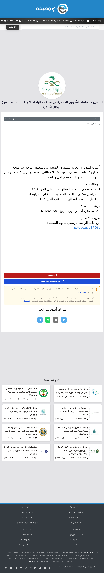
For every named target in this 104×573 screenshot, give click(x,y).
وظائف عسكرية (76, 513)
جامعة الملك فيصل (27, 438)
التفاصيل (26, 301)
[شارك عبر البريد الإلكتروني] (55, 320)
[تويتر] (35, 568)
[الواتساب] (25, 568)
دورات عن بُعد (27, 518)
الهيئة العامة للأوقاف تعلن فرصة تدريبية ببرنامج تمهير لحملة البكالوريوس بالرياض (73, 450)
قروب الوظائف (75, 545)
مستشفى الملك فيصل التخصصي (25, 399)
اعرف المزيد (81, 293)
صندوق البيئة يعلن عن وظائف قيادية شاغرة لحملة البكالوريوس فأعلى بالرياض (20, 450)
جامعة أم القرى (80, 438)
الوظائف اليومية (76, 535)
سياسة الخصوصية (27, 545)
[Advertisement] (52, 52)
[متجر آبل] (10, 568)
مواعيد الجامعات (27, 513)
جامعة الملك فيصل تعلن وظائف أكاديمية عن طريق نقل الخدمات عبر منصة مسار (21, 431)
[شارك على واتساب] (47, 320)
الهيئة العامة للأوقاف (78, 458)
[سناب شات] (39, 568)
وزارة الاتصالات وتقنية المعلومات (76, 397)
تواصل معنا (27, 535)
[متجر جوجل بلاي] (5, 568)
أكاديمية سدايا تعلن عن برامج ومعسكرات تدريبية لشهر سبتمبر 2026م (73, 411)
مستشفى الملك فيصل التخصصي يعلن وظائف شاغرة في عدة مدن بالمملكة (21, 392)
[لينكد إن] (15, 568)
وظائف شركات (75, 518)
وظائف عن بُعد (75, 523)
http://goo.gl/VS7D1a (85, 227)
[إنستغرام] (30, 568)
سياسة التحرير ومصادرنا (27, 523)
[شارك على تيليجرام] (40, 320)
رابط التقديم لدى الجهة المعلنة (51, 281)
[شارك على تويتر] (64, 320)
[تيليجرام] (20, 568)
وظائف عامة (27, 507)
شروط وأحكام (27, 540)
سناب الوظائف (75, 540)
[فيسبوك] (44, 568)
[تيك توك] (49, 568)
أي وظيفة (72, 567)
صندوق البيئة (30, 458)
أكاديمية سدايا (81, 419)
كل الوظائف (76, 530)
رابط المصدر (51, 275)
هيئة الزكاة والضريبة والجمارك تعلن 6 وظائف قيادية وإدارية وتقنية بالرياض (20, 411)
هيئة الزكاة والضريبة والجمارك (25, 419)
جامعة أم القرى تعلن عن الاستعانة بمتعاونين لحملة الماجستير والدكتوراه (72, 431)
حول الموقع (27, 530)
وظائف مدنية (94, 119)
